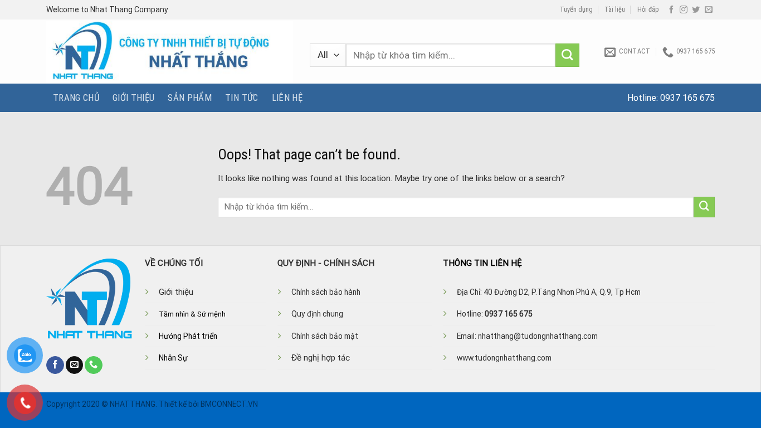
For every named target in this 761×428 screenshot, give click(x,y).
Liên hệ (287, 97)
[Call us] (94, 365)
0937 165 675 (687, 98)
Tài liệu (614, 9)
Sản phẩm (190, 97)
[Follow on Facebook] (671, 10)
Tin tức (241, 97)
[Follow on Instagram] (683, 10)
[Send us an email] (709, 10)
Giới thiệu (133, 97)
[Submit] (567, 55)
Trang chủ (76, 97)
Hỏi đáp (648, 9)
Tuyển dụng (576, 9)
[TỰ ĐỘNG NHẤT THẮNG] (169, 52)
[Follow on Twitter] (696, 10)
